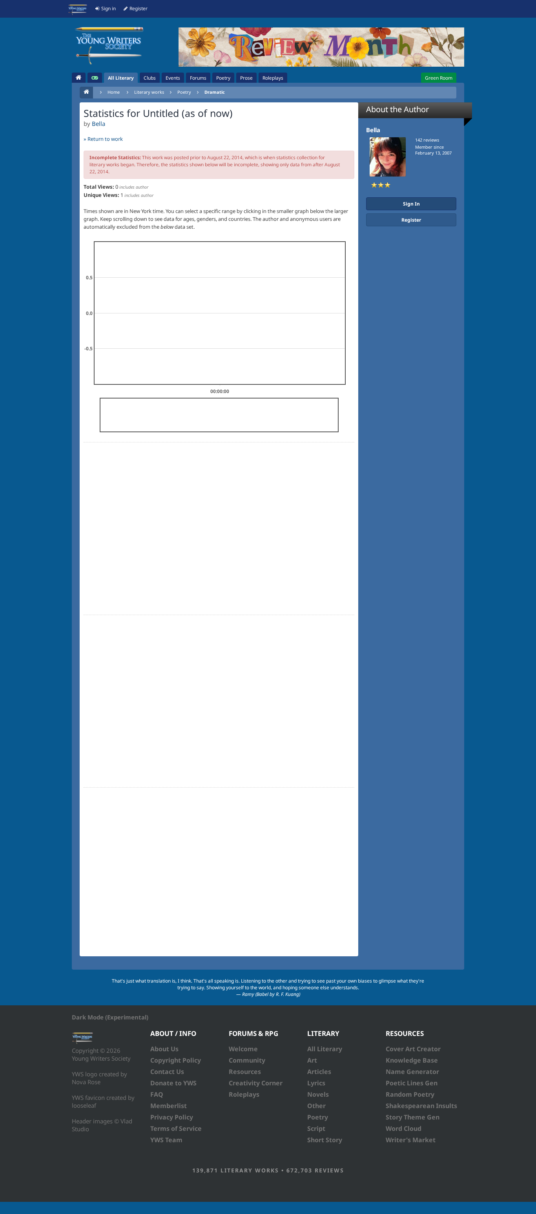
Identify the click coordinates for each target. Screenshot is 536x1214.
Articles (319, 1071)
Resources (245, 1071)
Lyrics (316, 1083)
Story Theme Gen (412, 1117)
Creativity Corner (256, 1083)
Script (316, 1128)
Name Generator (412, 1071)
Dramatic (214, 92)
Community (247, 1060)
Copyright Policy (175, 1060)
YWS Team (166, 1140)
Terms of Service (176, 1128)
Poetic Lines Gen (412, 1083)
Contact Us (167, 1071)
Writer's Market (411, 1140)
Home (114, 92)
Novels (318, 1094)
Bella (98, 123)
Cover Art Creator (413, 1049)
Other (316, 1105)
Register (411, 220)
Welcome (243, 1049)
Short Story (324, 1140)
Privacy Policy (171, 1117)
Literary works (149, 92)
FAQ (156, 1094)
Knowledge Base (412, 1060)
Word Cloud (403, 1128)
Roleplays (244, 1094)
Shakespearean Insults (421, 1105)
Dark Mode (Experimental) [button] (110, 1017)
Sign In (411, 203)
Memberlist (168, 1105)
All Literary (324, 1049)
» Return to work (103, 138)
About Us (164, 1049)
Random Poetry (410, 1094)
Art (312, 1060)
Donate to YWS (173, 1083)
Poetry (184, 92)
